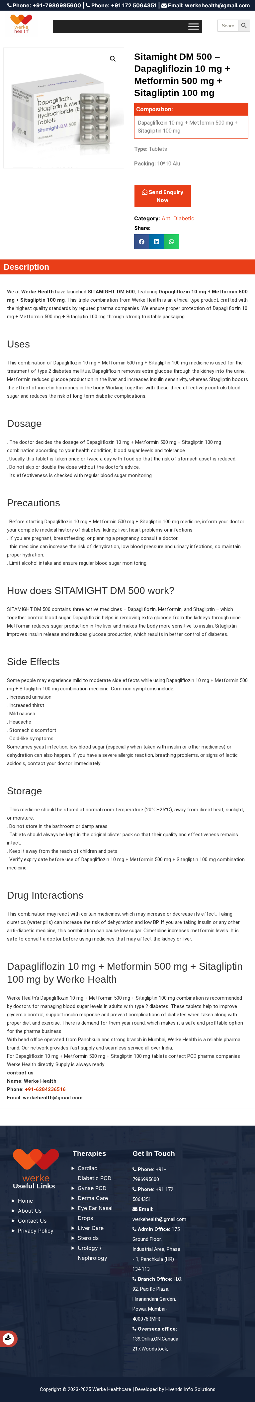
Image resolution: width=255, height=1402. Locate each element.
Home (25, 1200)
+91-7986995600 (47, 5)
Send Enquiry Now (165, 196)
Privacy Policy (35, 1230)
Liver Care (91, 1228)
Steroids (88, 1238)
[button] (113, 59)
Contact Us (32, 1220)
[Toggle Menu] (193, 26)
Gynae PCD (92, 1188)
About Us (30, 1210)
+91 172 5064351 (124, 5)
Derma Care (93, 1198)
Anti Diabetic (178, 218)
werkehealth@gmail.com (209, 5)
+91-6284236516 (45, 1089)
